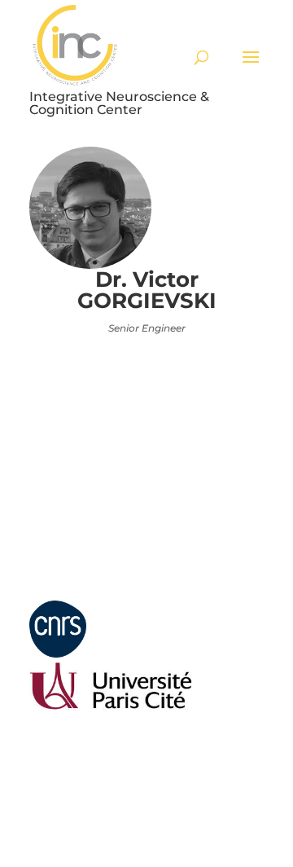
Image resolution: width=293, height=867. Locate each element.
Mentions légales (64, 593)
